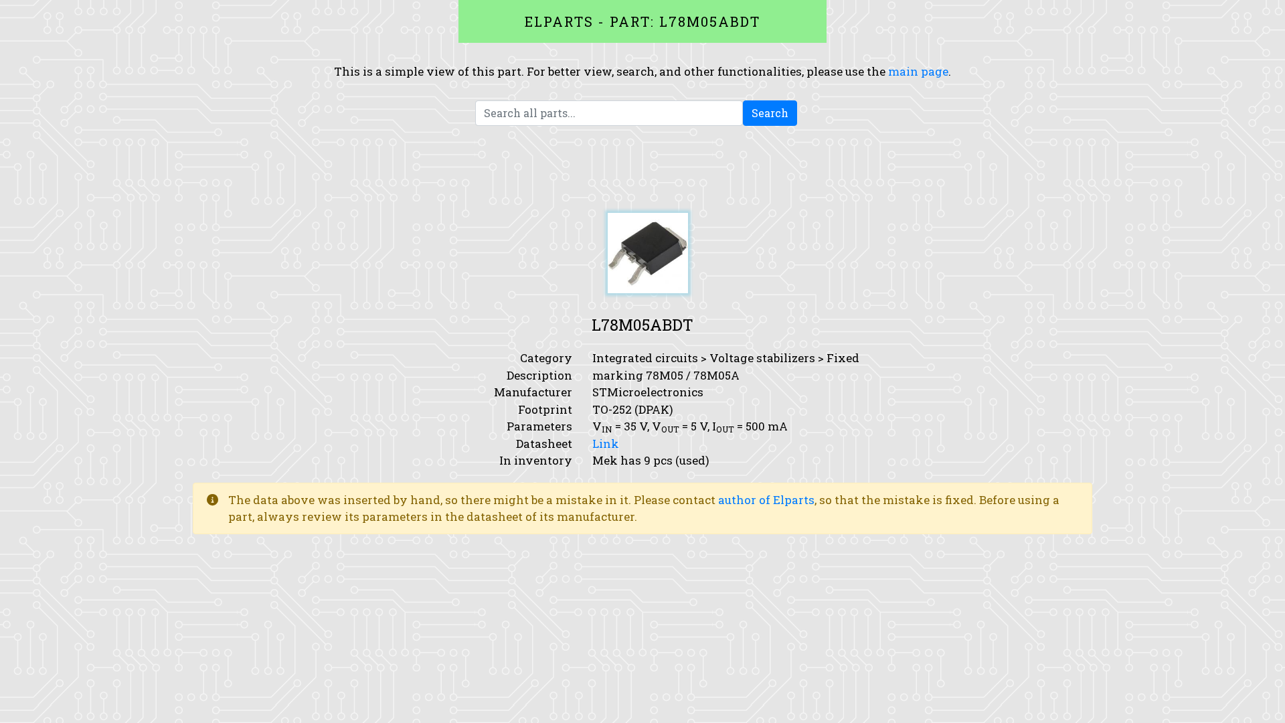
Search (770, 113)
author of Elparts (766, 499)
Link (605, 443)
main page (918, 71)
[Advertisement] (642, 169)
